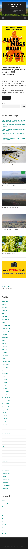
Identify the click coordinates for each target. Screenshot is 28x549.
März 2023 (4, 425)
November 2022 (6, 437)
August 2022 (5, 446)
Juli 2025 (4, 340)
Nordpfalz (4, 512)
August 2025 (5, 337)
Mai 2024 (4, 382)
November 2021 (6, 467)
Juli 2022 (4, 449)
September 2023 (6, 406)
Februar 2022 (5, 458)
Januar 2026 (5, 322)
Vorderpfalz (5, 530)
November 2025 (6, 328)
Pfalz (3, 515)
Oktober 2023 (5, 403)
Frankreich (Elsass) (6, 509)
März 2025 (4, 352)
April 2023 (4, 422)
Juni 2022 (4, 452)
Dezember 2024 (6, 361)
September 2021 (6, 473)
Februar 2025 (5, 355)
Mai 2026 (4, 310)
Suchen (4, 103)
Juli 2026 (4, 304)
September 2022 (6, 443)
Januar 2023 (5, 431)
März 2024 (4, 388)
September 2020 (6, 479)
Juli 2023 (4, 412)
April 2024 (4, 385)
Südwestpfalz (5, 527)
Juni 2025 (4, 343)
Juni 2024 (4, 379)
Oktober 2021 (5, 470)
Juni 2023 (4, 416)
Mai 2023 (4, 418)
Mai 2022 (4, 455)
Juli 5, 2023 (5, 76)
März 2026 (4, 316)
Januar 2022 (5, 461)
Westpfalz (4, 533)
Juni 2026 (4, 307)
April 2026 (4, 313)
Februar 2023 (5, 428)
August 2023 (5, 409)
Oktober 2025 (5, 331)
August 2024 (5, 373)
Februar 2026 (5, 319)
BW (3, 506)
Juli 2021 (4, 476)
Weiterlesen (6, 98)
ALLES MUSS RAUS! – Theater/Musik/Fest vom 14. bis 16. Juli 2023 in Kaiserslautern (14, 70)
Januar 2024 (5, 394)
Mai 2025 (4, 346)
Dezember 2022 (6, 434)
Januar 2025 (5, 358)
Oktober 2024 (5, 367)
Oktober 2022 (5, 440)
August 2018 (5, 488)
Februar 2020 (5, 482)
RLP (3, 518)
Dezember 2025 (6, 325)
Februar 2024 (5, 391)
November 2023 (6, 400)
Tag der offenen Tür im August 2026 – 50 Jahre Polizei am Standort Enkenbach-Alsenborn (13, 120)
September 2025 (6, 334)
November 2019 (6, 485)
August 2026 (5, 301)
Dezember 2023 (6, 397)
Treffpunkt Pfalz (14, 5)
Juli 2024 (4, 376)
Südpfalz (4, 524)
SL (2, 521)
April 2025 (4, 349)
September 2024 (6, 370)
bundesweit (5, 503)
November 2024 (6, 364)
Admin (3, 500)
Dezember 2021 (6, 464)
